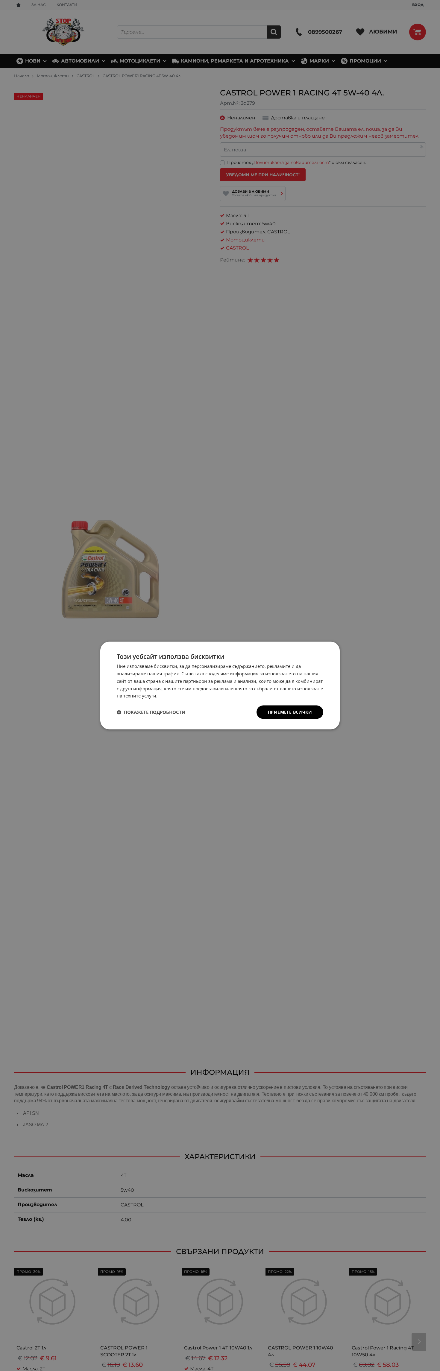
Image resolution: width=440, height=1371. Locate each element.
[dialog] (220, 685)
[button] (151, 712)
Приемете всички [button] (290, 712)
